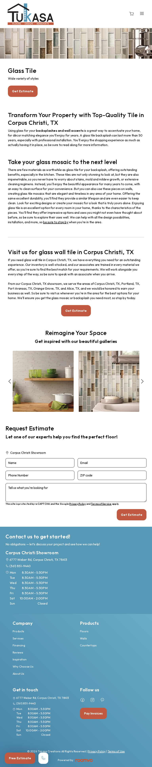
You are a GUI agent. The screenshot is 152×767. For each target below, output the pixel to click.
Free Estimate (20, 758)
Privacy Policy (77, 503)
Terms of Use (116, 751)
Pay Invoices (93, 713)
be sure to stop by (55, 222)
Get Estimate (22, 91)
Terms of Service (101, 503)
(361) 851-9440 (20, 566)
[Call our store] (43, 758)
